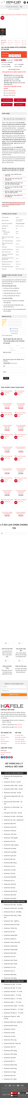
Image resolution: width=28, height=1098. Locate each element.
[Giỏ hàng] (25, 2)
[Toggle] (3, 174)
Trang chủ (10, 9)
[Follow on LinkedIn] (9, 757)
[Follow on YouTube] (12, 757)
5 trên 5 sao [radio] (7, 350)
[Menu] (2, 2)
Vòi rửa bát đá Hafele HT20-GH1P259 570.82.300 (21, 426)
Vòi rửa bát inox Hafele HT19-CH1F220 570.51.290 (7, 448)
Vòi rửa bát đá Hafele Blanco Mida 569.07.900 (7, 426)
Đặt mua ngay (20, 100)
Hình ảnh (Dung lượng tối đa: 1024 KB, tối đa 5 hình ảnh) (13, 360)
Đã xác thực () (14, 331)
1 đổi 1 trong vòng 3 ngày (12, 80)
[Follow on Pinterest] (7, 757)
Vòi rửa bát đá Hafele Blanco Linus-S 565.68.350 (7, 492)
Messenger (22, 1093)
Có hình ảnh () (14, 328)
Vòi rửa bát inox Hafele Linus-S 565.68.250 (7, 513)
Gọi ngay (15, 1093)
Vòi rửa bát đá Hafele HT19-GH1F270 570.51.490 (21, 470)
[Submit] (21, 7)
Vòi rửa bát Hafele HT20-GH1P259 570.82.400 (21, 405)
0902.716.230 (18, 724)
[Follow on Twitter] (4, 757)
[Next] (24, 26)
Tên (4, 366)
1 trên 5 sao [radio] (5, 345)
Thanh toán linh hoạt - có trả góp (11, 79)
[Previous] (4, 26)
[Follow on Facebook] (2, 757)
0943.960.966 (12, 93)
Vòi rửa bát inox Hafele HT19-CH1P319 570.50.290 (21, 492)
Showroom (15, 1095)
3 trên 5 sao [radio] (7, 347)
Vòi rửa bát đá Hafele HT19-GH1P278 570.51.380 (7, 405)
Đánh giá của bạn (7, 352)
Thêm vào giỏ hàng (7, 100)
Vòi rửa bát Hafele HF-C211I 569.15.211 (21, 448)
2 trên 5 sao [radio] (13, 345)
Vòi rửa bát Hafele (16, 9)
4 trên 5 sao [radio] (17, 347)
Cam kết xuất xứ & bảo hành (13, 77)
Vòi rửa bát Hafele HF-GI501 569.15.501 (21, 513)
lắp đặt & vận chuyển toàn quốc (13, 75)
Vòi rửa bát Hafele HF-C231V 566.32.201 (7, 469)
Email (4, 371)
